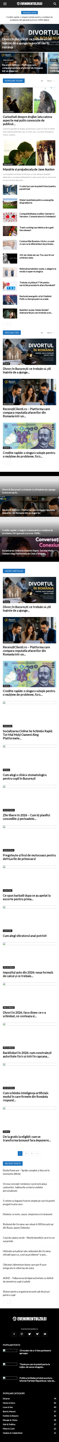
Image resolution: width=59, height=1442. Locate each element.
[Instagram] (22, 1334)
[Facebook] (14, 1334)
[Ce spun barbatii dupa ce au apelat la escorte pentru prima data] (29, 878)
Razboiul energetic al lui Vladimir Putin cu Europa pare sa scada (35, 297)
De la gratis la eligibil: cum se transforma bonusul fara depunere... (27, 1138)
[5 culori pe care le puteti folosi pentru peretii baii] (10, 190)
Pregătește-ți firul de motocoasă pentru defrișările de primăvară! (29, 857)
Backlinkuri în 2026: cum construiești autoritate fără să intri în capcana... (27, 1054)
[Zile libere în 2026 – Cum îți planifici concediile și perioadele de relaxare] (29, 798)
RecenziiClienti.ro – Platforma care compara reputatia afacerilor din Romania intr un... (26, 412)
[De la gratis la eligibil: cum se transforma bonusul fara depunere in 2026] (29, 1120)
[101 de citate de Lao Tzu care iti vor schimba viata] (10, 259)
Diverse (6, 34)
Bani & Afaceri (8, 60)
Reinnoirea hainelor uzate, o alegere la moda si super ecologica (37, 270)
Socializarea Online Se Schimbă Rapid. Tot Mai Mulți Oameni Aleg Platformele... (28, 734)
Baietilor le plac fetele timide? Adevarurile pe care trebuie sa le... (35, 311)
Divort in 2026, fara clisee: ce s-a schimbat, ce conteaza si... (24, 1014)
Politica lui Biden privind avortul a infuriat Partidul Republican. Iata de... (37, 1379)
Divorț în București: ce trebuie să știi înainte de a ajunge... (27, 370)
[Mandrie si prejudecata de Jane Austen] (29, 152)
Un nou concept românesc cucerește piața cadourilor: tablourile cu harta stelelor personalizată (25, 1187)
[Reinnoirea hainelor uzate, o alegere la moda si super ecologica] (10, 272)
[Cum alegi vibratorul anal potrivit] (29, 919)
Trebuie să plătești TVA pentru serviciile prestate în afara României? (37, 283)
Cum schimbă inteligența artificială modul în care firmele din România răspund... (25, 1096)
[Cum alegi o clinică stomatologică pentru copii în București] (29, 758)
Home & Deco (8, 112)
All (42, 81)
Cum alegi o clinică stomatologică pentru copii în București (25, 776)
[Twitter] (29, 1334)
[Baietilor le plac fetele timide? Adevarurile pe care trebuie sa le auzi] (10, 314)
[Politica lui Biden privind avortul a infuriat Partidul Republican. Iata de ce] (10, 1382)
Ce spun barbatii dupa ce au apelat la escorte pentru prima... (27, 897)
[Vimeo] (37, 1334)
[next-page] (9, 324)
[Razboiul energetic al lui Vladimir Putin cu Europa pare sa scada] (10, 300)
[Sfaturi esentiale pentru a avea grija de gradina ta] (10, 204)
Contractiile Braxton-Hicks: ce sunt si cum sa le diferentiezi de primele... (36, 242)
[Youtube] (45, 1334)
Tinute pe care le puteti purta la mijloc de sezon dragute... (34, 1365)
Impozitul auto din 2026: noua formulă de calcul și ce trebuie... (28, 974)
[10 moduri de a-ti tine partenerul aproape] (10, 1354)
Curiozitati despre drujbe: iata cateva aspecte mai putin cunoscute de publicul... (27, 120)
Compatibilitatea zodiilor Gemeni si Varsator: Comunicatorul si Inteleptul (37, 215)
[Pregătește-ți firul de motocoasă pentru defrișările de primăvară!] (29, 838)
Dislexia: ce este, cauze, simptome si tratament (27, 1214)
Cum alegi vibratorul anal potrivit (25, 935)
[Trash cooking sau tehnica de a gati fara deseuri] (10, 231)
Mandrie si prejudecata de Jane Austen (28, 169)
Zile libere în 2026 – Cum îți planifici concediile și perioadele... (26, 816)
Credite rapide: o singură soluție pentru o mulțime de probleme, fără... (29, 454)
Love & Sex (7, 726)
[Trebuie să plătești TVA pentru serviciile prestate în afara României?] (10, 286)
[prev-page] (4, 324)
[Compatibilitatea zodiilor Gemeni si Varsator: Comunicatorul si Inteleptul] (10, 217)
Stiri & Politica (9, 810)
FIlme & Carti (8, 164)
